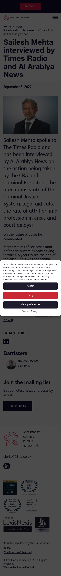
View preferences (30, 304)
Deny (31, 295)
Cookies (25, 311)
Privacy (34, 311)
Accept (30, 286)
